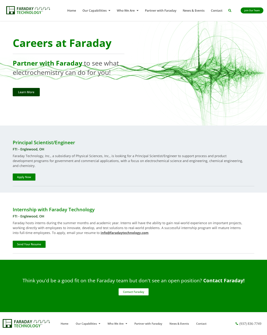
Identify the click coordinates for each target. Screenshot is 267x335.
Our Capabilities (94, 10)
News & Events (194, 10)
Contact (217, 10)
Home (71, 10)
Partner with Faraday (160, 10)
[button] (229, 10)
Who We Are (126, 10)
